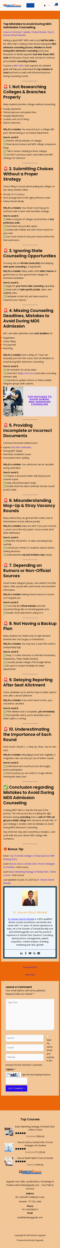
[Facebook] (25, 953)
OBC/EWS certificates (21, 447)
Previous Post (30, 967)
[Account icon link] (45, 5)
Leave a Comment (12, 32)
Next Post (30, 974)
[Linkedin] (21, 953)
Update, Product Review (34, 32)
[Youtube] (30, 953)
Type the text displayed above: (36, 1074)
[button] (49, 5)
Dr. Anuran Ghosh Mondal (21, 919)
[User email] (38, 953)
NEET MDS (19, 65)
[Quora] (34, 953)
